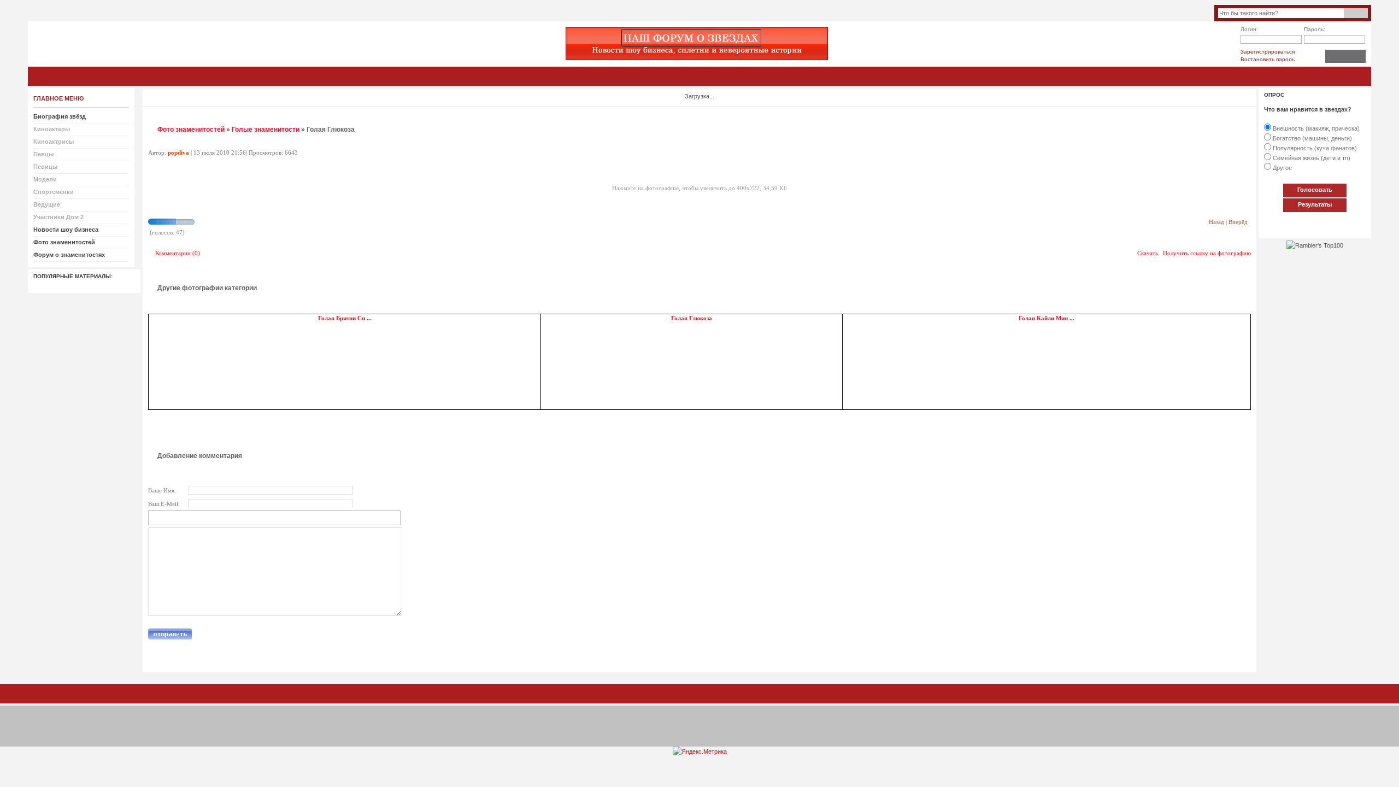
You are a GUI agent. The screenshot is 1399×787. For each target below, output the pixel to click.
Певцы (43, 154)
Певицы (45, 166)
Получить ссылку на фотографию (1207, 253)
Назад (1216, 222)
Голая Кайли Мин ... (1046, 318)
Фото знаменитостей (191, 129)
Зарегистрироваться (1268, 52)
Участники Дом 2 (58, 217)
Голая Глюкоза (691, 318)
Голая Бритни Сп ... (345, 318)
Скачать (1147, 253)
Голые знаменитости (265, 129)
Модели (45, 179)
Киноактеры (51, 129)
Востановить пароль (1268, 59)
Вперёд (1238, 222)
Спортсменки (53, 192)
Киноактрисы (53, 141)
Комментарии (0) (177, 253)
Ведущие (46, 204)
